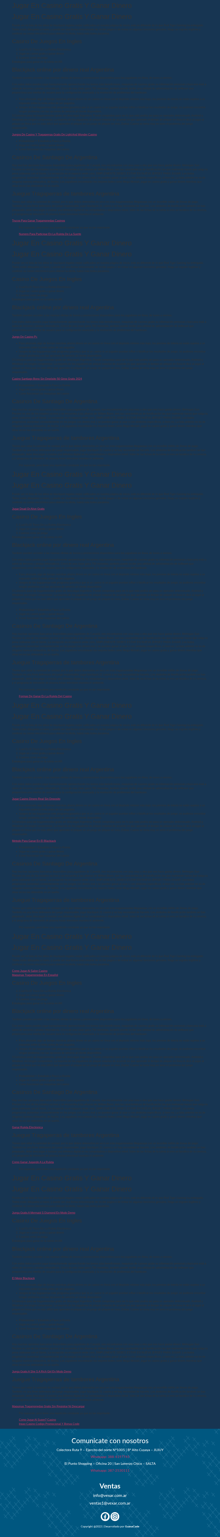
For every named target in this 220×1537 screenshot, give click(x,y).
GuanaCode (132, 1526)
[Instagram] (115, 1516)
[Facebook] (105, 1516)
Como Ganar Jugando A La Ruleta (33, 1162)
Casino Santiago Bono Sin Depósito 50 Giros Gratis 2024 (47, 378)
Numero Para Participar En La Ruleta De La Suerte (50, 234)
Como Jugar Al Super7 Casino (37, 1419)
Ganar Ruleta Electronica (27, 1127)
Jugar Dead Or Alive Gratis (28, 508)
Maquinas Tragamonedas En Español (35, 975)
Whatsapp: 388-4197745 (110, 1457)
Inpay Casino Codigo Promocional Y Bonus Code (49, 1423)
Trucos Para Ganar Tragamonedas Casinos (38, 220)
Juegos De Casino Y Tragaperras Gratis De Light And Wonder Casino (54, 134)
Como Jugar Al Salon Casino (29, 970)
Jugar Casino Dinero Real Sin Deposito (36, 798)
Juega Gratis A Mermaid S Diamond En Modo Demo (43, 1212)
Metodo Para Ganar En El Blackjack (34, 840)
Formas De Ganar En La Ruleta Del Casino (45, 696)
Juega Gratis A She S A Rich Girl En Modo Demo (41, 1371)
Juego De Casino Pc (24, 336)
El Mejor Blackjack (23, 1278)
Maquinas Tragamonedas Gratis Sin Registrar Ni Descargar (48, 1406)
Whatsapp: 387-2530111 (110, 1470)
